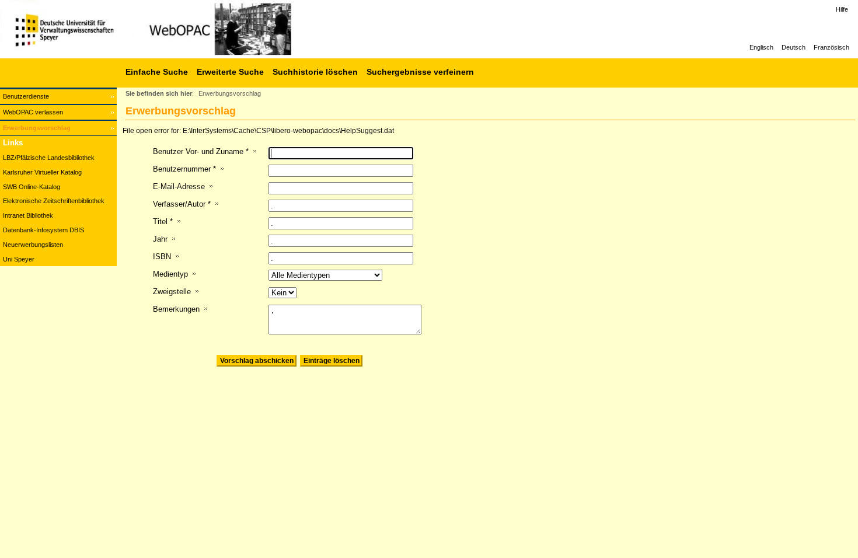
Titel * (163, 221)
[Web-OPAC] (175, 29)
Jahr (160, 239)
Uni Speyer (18, 259)
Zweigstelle (172, 291)
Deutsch (793, 47)
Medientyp (170, 274)
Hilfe (842, 9)
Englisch (761, 47)
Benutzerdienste (26, 96)
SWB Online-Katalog (31, 186)
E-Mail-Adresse (179, 186)
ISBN (162, 256)
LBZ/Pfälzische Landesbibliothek (49, 157)
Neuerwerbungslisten (33, 244)
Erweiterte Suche (230, 71)
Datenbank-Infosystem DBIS (43, 229)
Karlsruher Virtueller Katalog (42, 172)
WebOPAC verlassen (33, 112)
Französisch (831, 47)
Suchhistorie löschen (315, 71)
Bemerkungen (176, 309)
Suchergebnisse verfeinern (420, 71)
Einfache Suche (156, 71)
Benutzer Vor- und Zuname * (201, 151)
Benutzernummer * (184, 169)
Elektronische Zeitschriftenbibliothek (53, 200)
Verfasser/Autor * (182, 204)
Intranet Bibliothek (28, 215)
